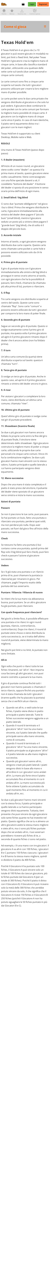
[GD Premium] (24, 4)
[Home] (4, 4)
